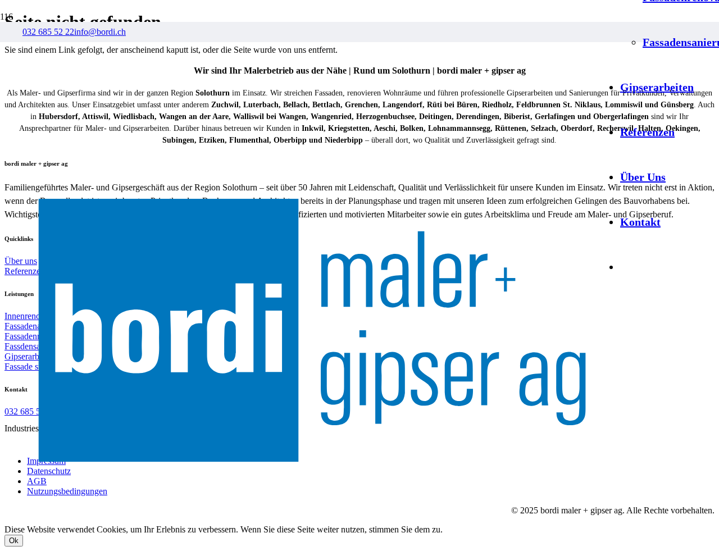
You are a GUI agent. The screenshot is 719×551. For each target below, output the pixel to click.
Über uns (20, 261)
